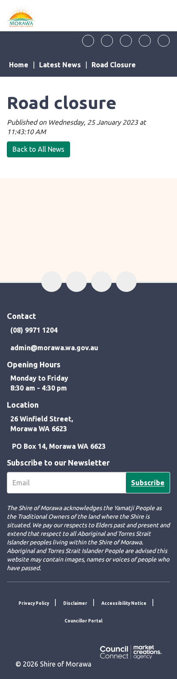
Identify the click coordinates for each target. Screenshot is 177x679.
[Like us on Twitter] (107, 41)
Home (18, 65)
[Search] (164, 41)
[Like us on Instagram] (126, 41)
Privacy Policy (33, 603)
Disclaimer (75, 603)
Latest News (60, 65)
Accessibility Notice (123, 603)
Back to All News (38, 149)
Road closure (114, 65)
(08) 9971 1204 (34, 330)
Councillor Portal (83, 621)
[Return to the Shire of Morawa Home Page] (21, 15)
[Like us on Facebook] (88, 41)
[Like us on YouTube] (145, 41)
